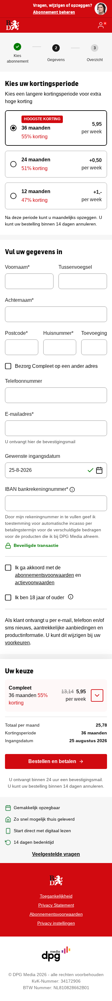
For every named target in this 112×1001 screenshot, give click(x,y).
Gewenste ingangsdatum (32, 456)
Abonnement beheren (54, 12)
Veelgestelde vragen (56, 854)
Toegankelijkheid (56, 896)
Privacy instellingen (56, 923)
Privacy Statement (56, 905)
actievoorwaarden (34, 582)
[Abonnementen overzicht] (12, 25)
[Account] (102, 25)
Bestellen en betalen (52, 761)
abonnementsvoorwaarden (44, 575)
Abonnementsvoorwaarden (56, 914)
